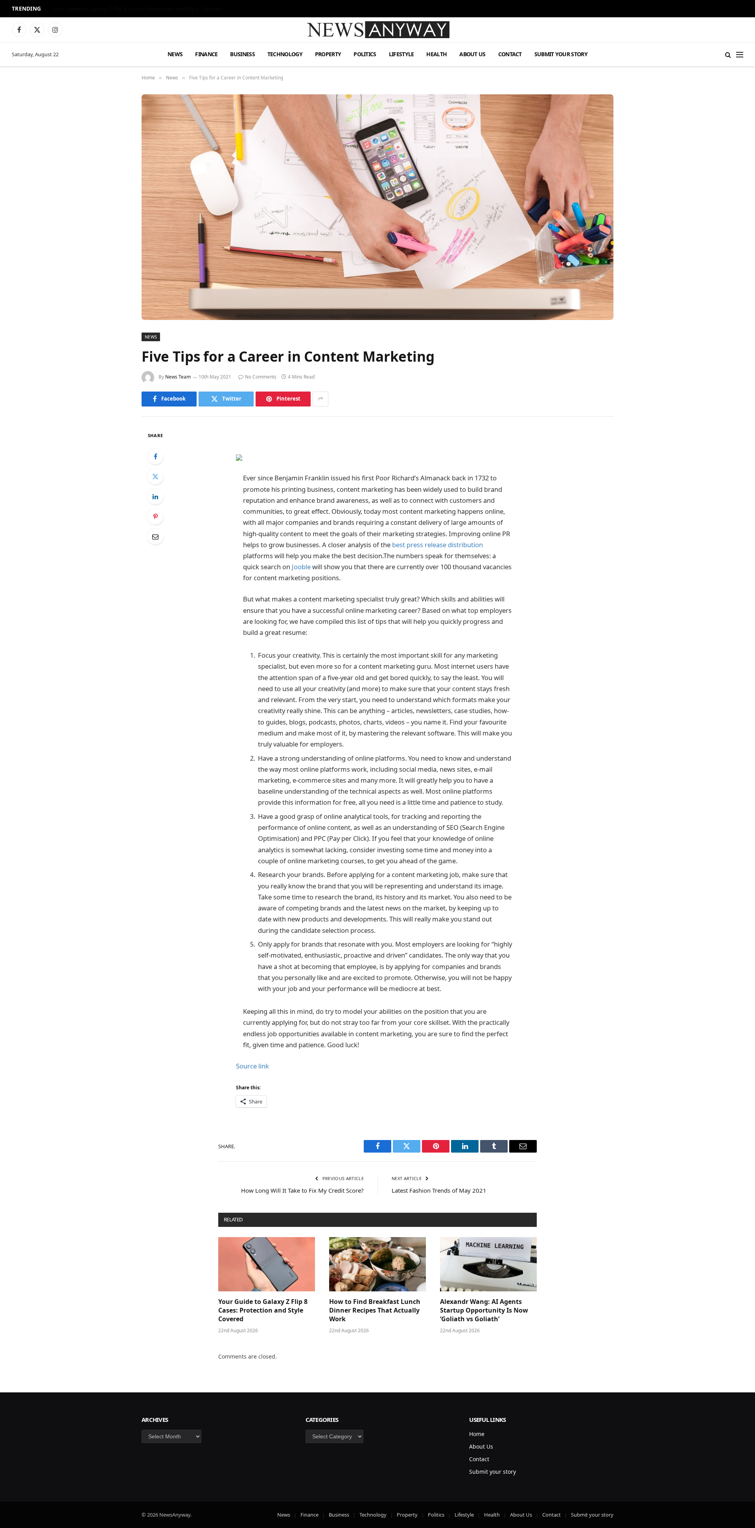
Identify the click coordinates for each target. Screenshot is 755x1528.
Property (328, 54)
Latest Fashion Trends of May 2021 (439, 1190)
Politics (365, 54)
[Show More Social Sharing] (320, 399)
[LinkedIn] (155, 496)
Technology (284, 54)
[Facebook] (155, 456)
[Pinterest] (155, 516)
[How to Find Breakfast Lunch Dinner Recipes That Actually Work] (377, 1264)
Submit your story (560, 54)
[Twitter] (155, 476)
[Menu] (739, 54)
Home (476, 1434)
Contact (510, 54)
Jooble (301, 566)
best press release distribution (437, 544)
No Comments (260, 376)
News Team (178, 376)
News (175, 54)
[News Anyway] (377, 29)
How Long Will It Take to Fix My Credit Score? (302, 1190)
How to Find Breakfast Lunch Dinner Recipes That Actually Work (136, 9)
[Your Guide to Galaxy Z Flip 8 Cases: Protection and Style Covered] (266, 1264)
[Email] (155, 536)
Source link (252, 1065)
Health (436, 54)
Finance (206, 54)
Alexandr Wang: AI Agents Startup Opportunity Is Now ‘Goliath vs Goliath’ (484, 1310)
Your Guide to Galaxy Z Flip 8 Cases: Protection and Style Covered (263, 1310)
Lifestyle (401, 54)
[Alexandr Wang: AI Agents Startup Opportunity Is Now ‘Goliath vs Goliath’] (488, 1264)
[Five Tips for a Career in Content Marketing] (377, 207)
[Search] (728, 54)
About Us (472, 54)
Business (242, 54)
